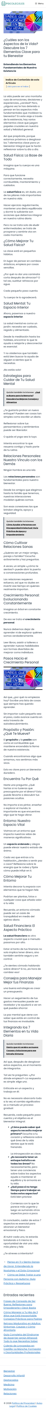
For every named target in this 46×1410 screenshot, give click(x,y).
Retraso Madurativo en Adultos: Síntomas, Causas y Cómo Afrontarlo (22, 1327)
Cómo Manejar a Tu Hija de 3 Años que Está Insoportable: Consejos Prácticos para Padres (23, 1316)
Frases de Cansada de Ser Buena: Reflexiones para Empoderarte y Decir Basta (20, 1304)
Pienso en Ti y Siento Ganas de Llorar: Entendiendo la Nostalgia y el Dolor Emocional (22, 1266)
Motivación (10, 1389)
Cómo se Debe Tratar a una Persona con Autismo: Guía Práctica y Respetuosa (22, 1279)
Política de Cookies (27, 1406)
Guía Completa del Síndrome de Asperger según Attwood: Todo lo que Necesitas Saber (21, 1338)
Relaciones (10, 1393)
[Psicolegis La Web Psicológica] (12, 3)
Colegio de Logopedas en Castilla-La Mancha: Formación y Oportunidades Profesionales (22, 1349)
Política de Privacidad (23, 1403)
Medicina (9, 1384)
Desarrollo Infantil (14, 1375)
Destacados (11, 1380)
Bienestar (9, 1371)
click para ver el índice (17, 86)
